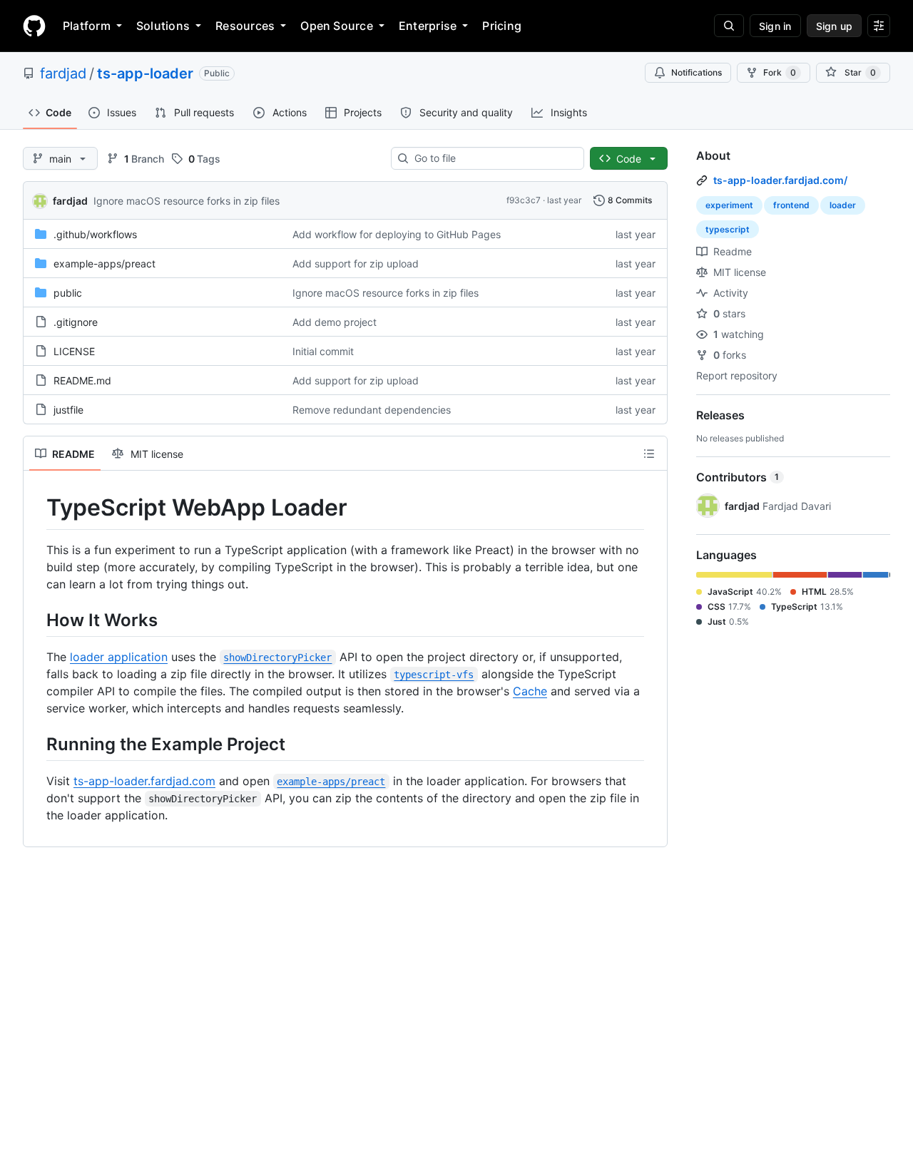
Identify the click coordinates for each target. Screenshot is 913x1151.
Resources (245, 26)
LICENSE (74, 351)
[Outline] (649, 453)
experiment (729, 205)
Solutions (163, 26)
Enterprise (427, 26)
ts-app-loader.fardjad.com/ (780, 180)
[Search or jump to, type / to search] (729, 25)
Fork (779, 72)
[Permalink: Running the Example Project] (36, 744)
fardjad (63, 73)
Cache (530, 691)
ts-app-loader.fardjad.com (144, 781)
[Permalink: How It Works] (36, 620)
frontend (791, 205)
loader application (119, 657)
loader (843, 205)
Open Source (336, 26)
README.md (82, 380)
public (67, 293)
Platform (87, 26)
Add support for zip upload (355, 263)
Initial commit (323, 351)
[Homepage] (34, 25)
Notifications (696, 72)
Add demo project (334, 322)
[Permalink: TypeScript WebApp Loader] (36, 508)
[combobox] (493, 158)
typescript (727, 229)
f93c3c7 (523, 200)
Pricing (501, 26)
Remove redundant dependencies (371, 410)
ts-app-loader (145, 73)
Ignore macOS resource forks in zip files (186, 201)
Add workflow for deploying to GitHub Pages (396, 234)
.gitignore (75, 322)
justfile (68, 410)
